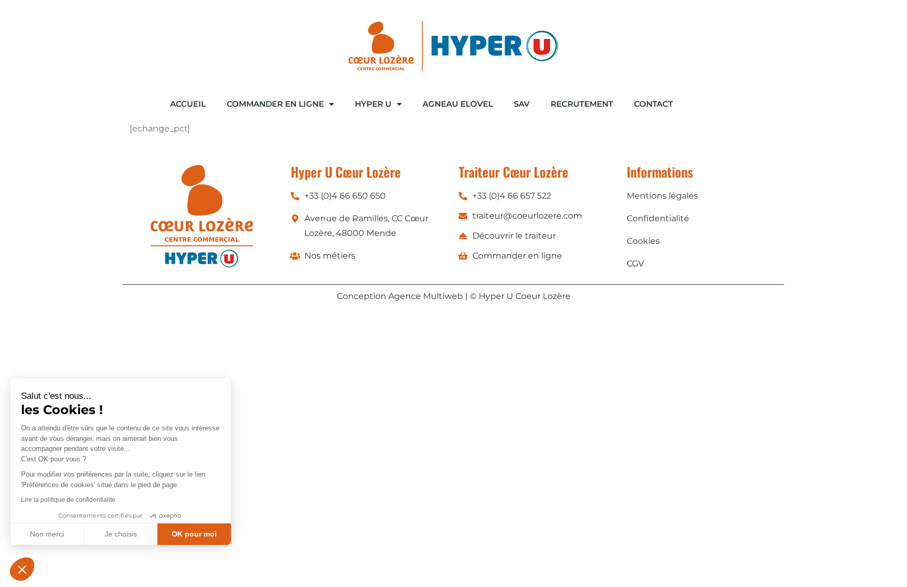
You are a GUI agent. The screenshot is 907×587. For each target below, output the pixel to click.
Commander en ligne (517, 256)
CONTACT (653, 104)
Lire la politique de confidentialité (68, 499)
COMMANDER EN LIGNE (275, 104)
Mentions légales (662, 196)
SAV (522, 104)
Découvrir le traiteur (514, 236)
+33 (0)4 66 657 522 (511, 196)
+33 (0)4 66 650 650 (345, 196)
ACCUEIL (188, 104)
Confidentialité (658, 218)
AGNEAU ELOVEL (458, 104)
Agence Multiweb (425, 296)
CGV (635, 264)
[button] (22, 569)
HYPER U (373, 104)
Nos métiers (329, 256)
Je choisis (120, 534)
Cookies (643, 241)
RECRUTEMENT (582, 104)
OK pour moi (194, 534)
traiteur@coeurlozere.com (527, 216)
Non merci (47, 534)
